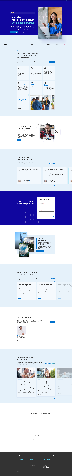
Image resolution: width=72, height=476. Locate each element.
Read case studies (52, 163)
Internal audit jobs (45, 466)
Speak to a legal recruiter (35, 430)
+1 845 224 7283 (19, 340)
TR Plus (67, 0)
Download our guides (40, 250)
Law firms (18, 460)
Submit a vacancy (14, 32)
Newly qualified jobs (45, 460)
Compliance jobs (45, 465)
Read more (19, 92)
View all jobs (53, 278)
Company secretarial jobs (46, 467)
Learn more (18, 140)
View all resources (48, 363)
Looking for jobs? (22, 32)
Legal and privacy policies (33, 465)
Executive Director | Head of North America (21, 337)
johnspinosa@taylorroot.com (20, 339)
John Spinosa (19, 335)
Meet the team (53, 321)
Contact (70, 0)
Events (54, 363)
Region (2, 0)
